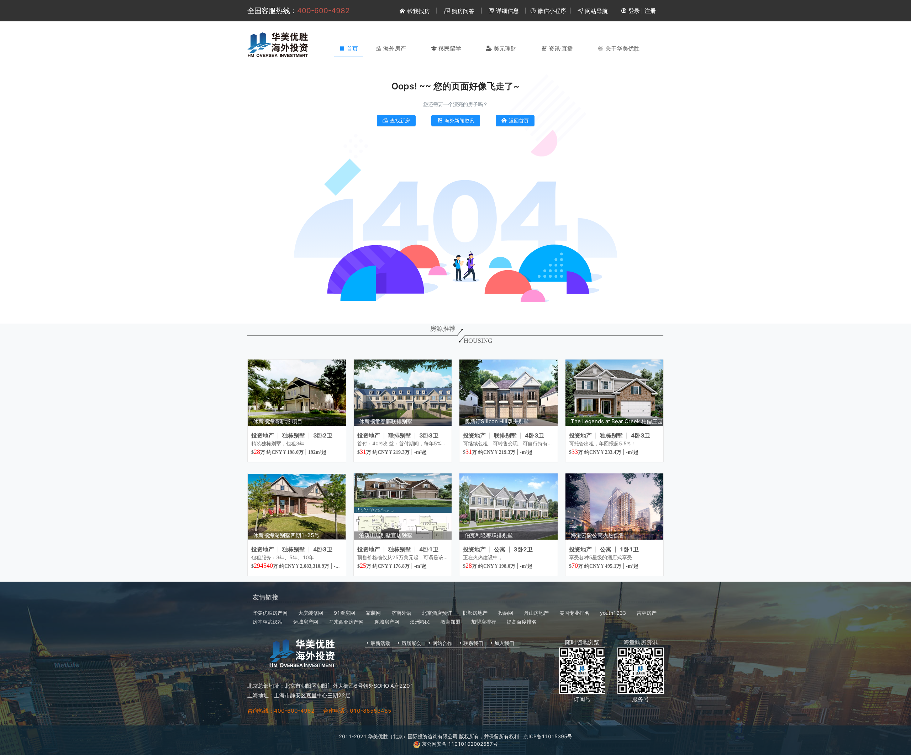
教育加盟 (450, 622)
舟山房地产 (536, 613)
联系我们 (473, 643)
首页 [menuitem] (348, 48)
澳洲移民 (420, 622)
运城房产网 (305, 622)
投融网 (505, 613)
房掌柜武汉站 (268, 622)
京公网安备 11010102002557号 (459, 744)
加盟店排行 (483, 622)
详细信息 (506, 10)
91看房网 (344, 613)
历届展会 (411, 643)
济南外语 (401, 613)
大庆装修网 (310, 613)
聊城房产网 (386, 622)
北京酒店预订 (437, 613)
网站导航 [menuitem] (595, 11)
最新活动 (380, 643)
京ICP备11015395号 (547, 736)
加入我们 (504, 643)
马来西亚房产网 (346, 622)
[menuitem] (390, 48)
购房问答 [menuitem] (462, 11)
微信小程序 (551, 10)
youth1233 (613, 613)
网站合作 (442, 643)
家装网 (373, 613)
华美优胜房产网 (270, 613)
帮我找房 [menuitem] (417, 11)
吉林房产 (647, 613)
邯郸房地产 (475, 613)
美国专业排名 (574, 613)
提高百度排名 (522, 622)
